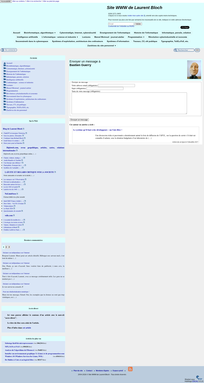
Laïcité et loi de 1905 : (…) (12, 189)
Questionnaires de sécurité (12, 211)
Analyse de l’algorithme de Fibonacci (19, 350)
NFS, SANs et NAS (12, 346)
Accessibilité (6, 1)
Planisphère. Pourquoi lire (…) (14, 165)
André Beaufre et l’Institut (12, 160)
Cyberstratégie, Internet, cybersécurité (78, 33)
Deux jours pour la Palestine (13, 143)
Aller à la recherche (34, 1)
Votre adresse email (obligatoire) (85, 85)
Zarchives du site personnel (101, 45)
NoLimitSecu (10, 193)
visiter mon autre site (135, 16)
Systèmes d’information (118, 41)
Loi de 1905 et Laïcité (11, 187)
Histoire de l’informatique (146, 33)
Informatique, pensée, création (176, 33)
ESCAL (195, 381)
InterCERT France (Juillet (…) (14, 201)
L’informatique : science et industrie (60, 37)
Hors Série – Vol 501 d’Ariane (14, 203)
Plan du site (78, 371)
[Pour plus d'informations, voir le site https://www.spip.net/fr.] (199, 379)
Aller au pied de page (51, 1)
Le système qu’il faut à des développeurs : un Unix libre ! (97, 129)
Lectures (86, 37)
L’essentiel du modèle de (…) (13, 220)
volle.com (8, 215)
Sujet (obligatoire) (79, 88)
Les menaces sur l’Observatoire (14, 179)
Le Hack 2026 (8, 208)
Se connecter (10, 50)
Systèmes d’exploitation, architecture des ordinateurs (77, 41)
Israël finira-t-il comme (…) (13, 140)
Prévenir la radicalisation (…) (13, 182)
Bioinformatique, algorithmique (40, 33)
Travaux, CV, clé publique (145, 41)
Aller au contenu (18, 1)
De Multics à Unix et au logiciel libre (19, 359)
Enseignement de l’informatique (115, 33)
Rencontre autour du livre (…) (14, 184)
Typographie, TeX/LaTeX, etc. (175, 41)
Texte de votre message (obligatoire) (86, 91)
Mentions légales (103, 371)
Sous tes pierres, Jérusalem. (13, 135)
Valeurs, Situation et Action (13, 225)
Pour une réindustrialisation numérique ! (16, 292)
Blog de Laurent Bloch (12, 128)
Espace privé (118, 371)
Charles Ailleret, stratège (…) (13, 158)
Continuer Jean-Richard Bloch (13, 138)
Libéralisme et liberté (10, 227)
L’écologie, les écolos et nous (13, 222)
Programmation (136, 37)
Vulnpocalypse (8, 206)
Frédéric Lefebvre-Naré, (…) (13, 230)
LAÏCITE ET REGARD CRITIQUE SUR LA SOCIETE (29, 172)
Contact (89, 371)
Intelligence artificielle (27, 37)
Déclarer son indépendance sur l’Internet (16, 252)
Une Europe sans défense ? (12, 163)
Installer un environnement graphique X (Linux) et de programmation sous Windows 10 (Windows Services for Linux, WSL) (34, 355)
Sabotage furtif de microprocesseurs (19, 343)
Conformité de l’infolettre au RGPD (121, 26)
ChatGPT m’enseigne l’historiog (14, 133)
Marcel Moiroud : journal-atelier (109, 37)
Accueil (16, 33)
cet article (27, 327)
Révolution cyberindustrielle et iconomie (167, 37)
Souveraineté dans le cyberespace (32, 41)
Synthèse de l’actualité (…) (13, 168)
